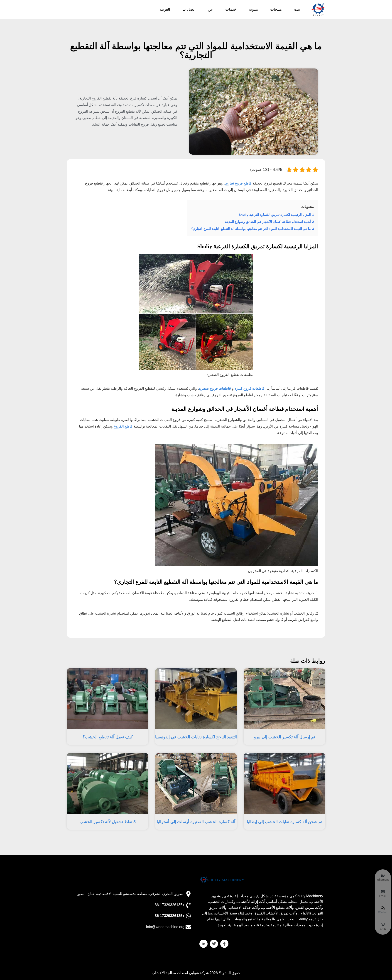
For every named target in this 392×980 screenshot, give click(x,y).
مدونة (253, 9)
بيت (297, 9)
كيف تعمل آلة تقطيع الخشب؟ (108, 737)
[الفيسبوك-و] (224, 944)
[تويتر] (214, 944)
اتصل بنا (189, 9)
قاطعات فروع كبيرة (250, 388)
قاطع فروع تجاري (238, 183)
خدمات (231, 9)
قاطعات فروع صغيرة (215, 388)
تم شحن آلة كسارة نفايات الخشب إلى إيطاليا (284, 822)
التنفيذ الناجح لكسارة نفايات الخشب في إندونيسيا (196, 737)
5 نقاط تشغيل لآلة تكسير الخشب (108, 822)
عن (210, 9)
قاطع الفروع (123, 426)
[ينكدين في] (203, 944)
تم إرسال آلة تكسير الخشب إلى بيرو (284, 737)
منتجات (276, 9)
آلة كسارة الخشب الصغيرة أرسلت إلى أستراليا (196, 822)
